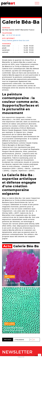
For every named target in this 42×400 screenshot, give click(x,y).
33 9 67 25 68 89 (13, 35)
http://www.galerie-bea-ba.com (15, 40)
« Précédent (19, 340)
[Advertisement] (21, 378)
